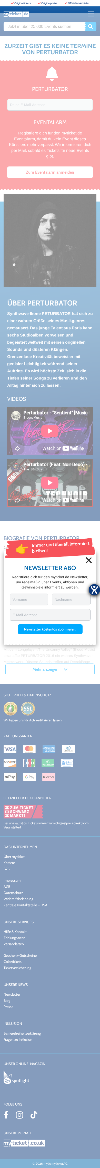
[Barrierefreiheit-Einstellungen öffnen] (94, 589)
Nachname (63, 599)
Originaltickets (22, 3)
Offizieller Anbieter (78, 3)
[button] (50, 629)
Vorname (20, 599)
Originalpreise (49, 3)
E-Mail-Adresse (25, 615)
